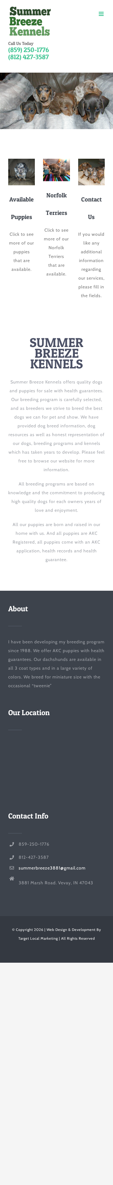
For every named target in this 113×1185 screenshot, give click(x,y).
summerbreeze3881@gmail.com (52, 868)
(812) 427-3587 (28, 57)
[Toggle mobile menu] (102, 14)
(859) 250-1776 (28, 50)
